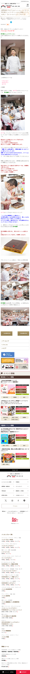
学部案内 (17, 482)
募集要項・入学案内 (20, 490)
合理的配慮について (24, 511)
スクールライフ (19, 486)
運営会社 (4, 511)
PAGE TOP (15, 470)
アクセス (15, 506)
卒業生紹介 (4, 490)
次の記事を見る (7, 333)
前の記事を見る (23, 333)
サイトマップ (20, 513)
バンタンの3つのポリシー (13, 511)
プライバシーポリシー (11, 513)
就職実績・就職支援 (6, 486)
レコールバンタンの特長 (6, 482)
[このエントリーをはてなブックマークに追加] (11, 22)
